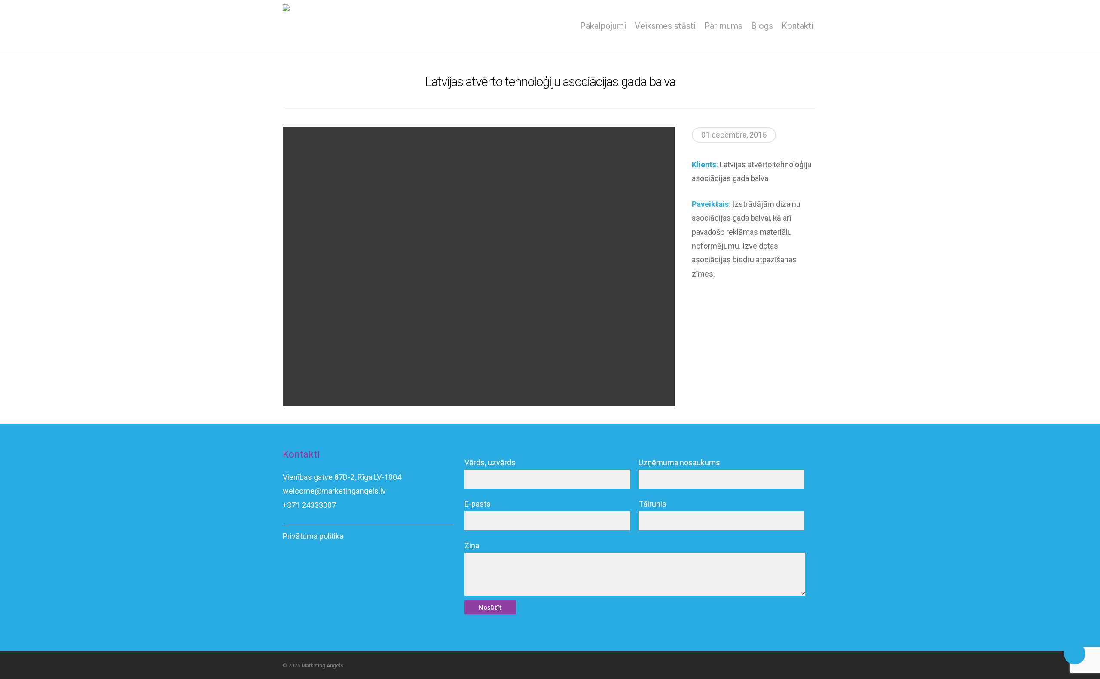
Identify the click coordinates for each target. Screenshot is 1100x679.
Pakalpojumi (603, 26)
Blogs (762, 26)
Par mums (723, 26)
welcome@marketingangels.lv (334, 490)
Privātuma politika (313, 536)
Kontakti (797, 26)
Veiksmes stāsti (665, 26)
